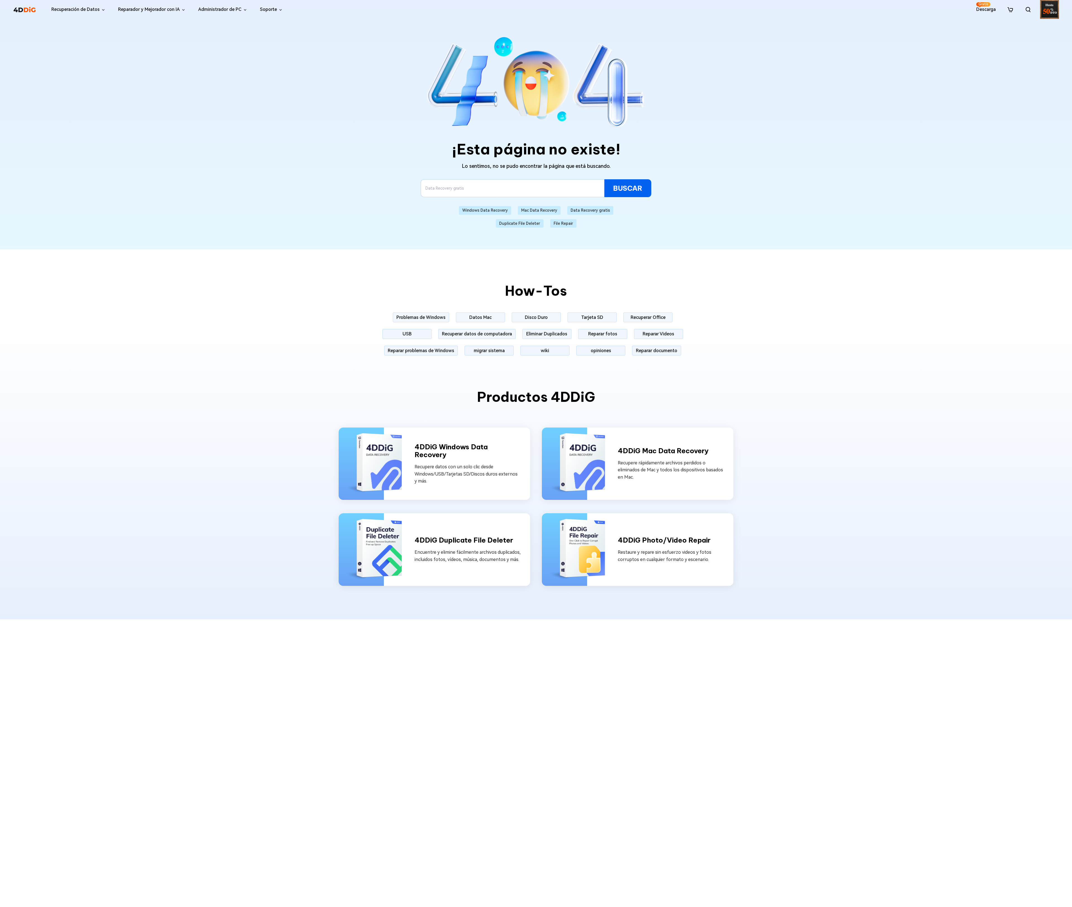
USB (407, 333)
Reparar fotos (602, 333)
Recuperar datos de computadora (477, 333)
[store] (1010, 9)
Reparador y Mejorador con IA (149, 9)
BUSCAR (627, 188)
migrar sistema (489, 350)
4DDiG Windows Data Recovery (451, 451)
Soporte (268, 9)
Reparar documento (656, 350)
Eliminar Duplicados (546, 333)
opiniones (601, 350)
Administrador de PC (219, 9)
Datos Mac (480, 317)
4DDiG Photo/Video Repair (664, 540)
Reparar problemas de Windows (421, 350)
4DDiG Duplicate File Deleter (464, 540)
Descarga (986, 7)
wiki (545, 350)
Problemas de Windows (421, 317)
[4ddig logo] (24, 9)
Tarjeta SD (592, 317)
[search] (1028, 9)
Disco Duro (536, 317)
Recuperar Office (648, 317)
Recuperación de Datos (75, 9)
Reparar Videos (658, 333)
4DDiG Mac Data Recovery (663, 451)
